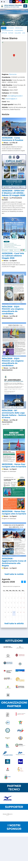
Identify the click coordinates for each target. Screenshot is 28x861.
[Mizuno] (7, 798)
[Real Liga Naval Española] (20, 769)
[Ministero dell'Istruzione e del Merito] (8, 679)
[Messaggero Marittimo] (20, 754)
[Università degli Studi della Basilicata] (20, 664)
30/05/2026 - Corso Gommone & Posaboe (12, 139)
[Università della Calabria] (8, 672)
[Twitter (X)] (14, 1)
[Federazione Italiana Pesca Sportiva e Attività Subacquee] (7, 730)
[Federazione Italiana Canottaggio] (20, 723)
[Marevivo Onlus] (7, 754)
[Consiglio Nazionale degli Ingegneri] (20, 715)
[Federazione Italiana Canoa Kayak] (7, 723)
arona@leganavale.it (15, 96)
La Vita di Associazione (9, 144)
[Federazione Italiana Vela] (20, 730)
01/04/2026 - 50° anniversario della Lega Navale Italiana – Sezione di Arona (14, 414)
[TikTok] (23, 1)
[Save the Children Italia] (7, 769)
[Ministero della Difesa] (8, 648)
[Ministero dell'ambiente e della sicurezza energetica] (8, 687)
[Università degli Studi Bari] (8, 664)
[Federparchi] (7, 738)
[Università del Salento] (20, 679)
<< (22, 581)
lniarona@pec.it (11, 99)
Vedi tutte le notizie (14, 574)
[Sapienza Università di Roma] (20, 656)
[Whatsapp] (26, 1)
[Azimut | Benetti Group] (7, 816)
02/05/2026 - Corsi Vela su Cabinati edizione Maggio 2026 (13, 255)
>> (24, 581)
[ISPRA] (20, 746)
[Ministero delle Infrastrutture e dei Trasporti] (20, 672)
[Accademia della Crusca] (7, 715)
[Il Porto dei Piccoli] (7, 746)
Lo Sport (13, 260)
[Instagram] (20, 1)
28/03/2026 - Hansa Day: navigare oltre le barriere (14, 465)
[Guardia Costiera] (8, 695)
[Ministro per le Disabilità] (8, 656)
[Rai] (20, 761)
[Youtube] (17, 1)
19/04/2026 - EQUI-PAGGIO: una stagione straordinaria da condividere (13, 310)
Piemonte (12, 74)
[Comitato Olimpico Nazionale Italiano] (7, 777)
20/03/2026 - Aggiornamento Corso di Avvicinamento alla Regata (14, 562)
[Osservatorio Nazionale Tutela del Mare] (7, 761)
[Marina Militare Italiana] (20, 687)
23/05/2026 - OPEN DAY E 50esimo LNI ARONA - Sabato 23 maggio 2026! (13, 192)
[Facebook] (10, 1)
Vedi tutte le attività (14, 623)
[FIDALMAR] (20, 738)
